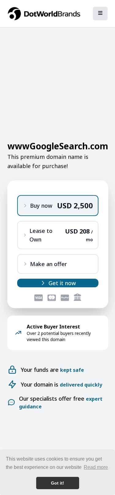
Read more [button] (96, 467)
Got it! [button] (57, 483)
